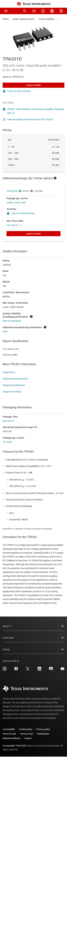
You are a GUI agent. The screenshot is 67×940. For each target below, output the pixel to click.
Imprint (28, 738)
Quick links (8, 637)
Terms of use (26, 733)
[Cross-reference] (33, 11)
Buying (6, 649)
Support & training (12, 391)
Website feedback (11, 738)
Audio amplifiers (47, 19)
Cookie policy (25, 729)
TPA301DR (12, 191)
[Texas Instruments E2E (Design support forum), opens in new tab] (51, 670)
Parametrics (9, 372)
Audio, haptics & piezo (24, 19)
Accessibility (9, 729)
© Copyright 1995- (14, 745)
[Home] (33, 4)
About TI (7, 626)
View (5, 331)
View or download (12, 321)
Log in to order (33, 85)
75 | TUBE (7, 442)
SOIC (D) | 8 (8, 421)
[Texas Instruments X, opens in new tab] (28, 670)
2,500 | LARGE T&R (16, 202)
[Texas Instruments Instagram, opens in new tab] (5, 670)
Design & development (14, 385)
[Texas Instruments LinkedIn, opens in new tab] (39, 670)
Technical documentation (15, 378)
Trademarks (43, 733)
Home (6, 19)
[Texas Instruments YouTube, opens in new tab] (62, 670)
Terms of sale (9, 733)
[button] (5, 11)
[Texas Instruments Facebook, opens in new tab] (16, 670)
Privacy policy (43, 729)
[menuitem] (24, 11)
